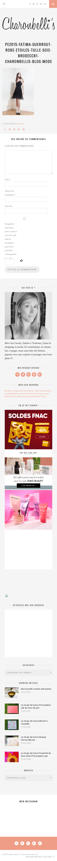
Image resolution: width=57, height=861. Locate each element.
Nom (8, 179)
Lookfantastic (11, 393)
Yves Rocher (28, 390)
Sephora (18, 390)
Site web (8, 206)
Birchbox (9, 390)
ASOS (32, 393)
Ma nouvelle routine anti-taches (36, 688)
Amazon (13, 396)
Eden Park (41, 396)
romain (21, 123)
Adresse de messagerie (10, 193)
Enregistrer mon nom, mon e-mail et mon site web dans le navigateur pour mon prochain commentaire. (11, 239)
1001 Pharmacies (43, 390)
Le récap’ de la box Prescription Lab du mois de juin (36, 706)
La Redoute (23, 393)
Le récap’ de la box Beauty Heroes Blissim (33, 738)
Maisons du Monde (26, 396)
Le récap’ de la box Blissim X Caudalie (34, 722)
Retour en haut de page (39, 857)
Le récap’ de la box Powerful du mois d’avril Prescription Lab (36, 754)
